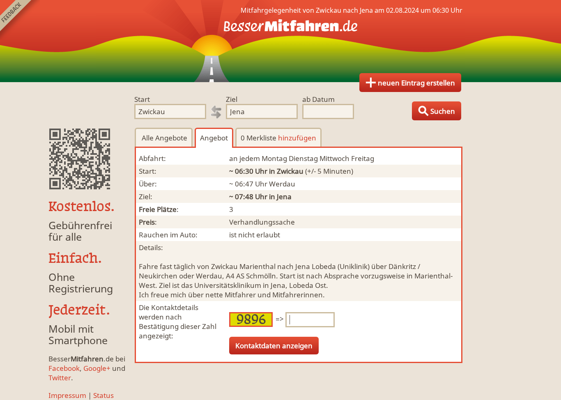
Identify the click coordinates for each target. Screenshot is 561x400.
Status (103, 395)
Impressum (67, 395)
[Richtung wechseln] (216, 112)
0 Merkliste (278, 138)
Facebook (64, 368)
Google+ (96, 368)
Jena (284, 196)
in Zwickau (286, 171)
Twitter (59, 377)
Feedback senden (20, 20)
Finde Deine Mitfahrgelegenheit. (280, 41)
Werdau (282, 184)
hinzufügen (297, 138)
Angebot (214, 138)
